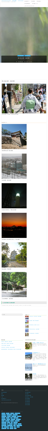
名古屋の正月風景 (17, 413)
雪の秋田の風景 (4, 428)
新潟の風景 (8, 419)
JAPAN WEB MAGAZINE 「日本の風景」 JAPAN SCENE (12, 0)
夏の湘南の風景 (14, 416)
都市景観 (2, 395)
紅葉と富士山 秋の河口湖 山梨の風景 (35, 316)
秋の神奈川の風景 (9, 425)
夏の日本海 (8, 416)
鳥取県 (15, 428)
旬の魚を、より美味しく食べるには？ (39, 342)
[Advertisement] (24, 69)
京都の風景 (7, 413)
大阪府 (7, 305)
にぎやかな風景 (24, 305)
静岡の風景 (11, 428)
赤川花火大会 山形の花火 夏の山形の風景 (8, 347)
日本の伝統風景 (29, 305)
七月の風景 (20, 305)
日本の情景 (26, 393)
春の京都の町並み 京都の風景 (34, 333)
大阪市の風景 (10, 305)
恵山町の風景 (3, 419)
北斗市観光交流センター (36, 352)
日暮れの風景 (13, 419)
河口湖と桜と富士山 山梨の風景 (34, 329)
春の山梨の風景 (4, 422)
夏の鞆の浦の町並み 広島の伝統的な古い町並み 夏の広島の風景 (11, 349)
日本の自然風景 (27, 398)
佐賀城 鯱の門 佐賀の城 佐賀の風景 (7, 343)
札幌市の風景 (15, 422)
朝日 (11, 422)
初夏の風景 (12, 413)
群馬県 (14, 425)
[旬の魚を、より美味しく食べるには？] (28, 345)
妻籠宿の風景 (19, 416)
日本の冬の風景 (27, 404)
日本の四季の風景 (20, 55)
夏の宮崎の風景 (4, 416)
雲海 (8, 428)
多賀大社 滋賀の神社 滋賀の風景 (6, 341)
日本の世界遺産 (18, 419)
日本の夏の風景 (27, 55)
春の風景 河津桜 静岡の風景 (34, 320)
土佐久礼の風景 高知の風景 (5, 345)
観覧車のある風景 (19, 425)
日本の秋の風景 (27, 403)
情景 (2, 393)
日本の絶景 (16, 305)
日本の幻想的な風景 (28, 395)
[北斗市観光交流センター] (28, 355)
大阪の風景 (4, 305)
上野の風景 (3, 413)
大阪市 (13, 305)
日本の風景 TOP (3, 398)
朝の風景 (8, 422)
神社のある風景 (4, 425)
